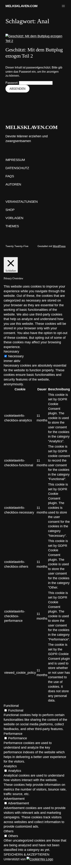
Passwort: (12, 82)
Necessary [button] (11, 351)
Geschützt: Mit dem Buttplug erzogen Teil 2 (34, 53)
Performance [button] (13, 733)
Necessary (16, 356)
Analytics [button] (10, 766)
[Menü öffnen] (63, 6)
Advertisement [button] (14, 799)
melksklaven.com (21, 6)
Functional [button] (11, 706)
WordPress (59, 246)
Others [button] (8, 831)
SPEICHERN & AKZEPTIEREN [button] (26, 854)
